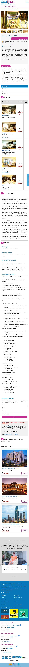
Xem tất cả (14, 576)
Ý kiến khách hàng (18, 597)
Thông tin (5, 88)
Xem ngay (24, 473)
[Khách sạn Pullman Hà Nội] (14, 458)
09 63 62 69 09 (9, 426)
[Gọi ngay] (14, 664)
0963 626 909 (11, 6)
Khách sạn (8, 8)
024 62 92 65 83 (15, 432)
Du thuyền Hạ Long (18, 604)
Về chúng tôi (3, 595)
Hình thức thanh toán (5, 602)
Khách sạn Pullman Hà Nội (8, 468)
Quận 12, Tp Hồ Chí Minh (11, 646)
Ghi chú (5, 91)
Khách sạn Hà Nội (14, 8)
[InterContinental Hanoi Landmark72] (14, 514)
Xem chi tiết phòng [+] (6, 119)
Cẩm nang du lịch (18, 599)
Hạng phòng (5, 86)
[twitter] (3, 592)
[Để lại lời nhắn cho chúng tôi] (10, 664)
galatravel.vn (17, 434)
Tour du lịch (3, 599)
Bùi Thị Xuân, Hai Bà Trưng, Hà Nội (13, 625)
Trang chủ (3, 8)
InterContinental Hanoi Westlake (9, 496)
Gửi (14, 417)
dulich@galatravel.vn (8, 434)
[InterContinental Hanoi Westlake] (14, 486)
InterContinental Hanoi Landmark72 (10, 524)
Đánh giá (5, 93)
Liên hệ (2, 597)
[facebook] (1, 592)
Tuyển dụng (3, 604)
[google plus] (8, 592)
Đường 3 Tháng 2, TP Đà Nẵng (12, 636)
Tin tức (16, 602)
